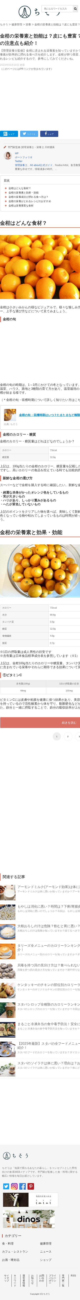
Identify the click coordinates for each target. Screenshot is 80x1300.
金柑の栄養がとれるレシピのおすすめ (30, 201)
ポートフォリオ (23, 157)
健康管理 (16, 24)
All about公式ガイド (41, 165)
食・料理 (8, 1243)
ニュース (46, 1251)
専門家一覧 (63, 1280)
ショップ (46, 1259)
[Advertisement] (40, 68)
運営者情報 (24, 1280)
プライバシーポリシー (52, 1279)
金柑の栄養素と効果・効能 (24, 192)
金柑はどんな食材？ (20, 188)
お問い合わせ (41, 1278)
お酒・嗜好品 (10, 1259)
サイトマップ (6, 1278)
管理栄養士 (21, 165)
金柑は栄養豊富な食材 (21, 205)
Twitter (18, 161)
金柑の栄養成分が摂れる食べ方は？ (29, 196)
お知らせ (32, 1279)
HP (16, 153)
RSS (73, 1275)
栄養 (28, 24)
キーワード (15, 1280)
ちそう (4, 24)
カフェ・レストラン (15, 1251)
